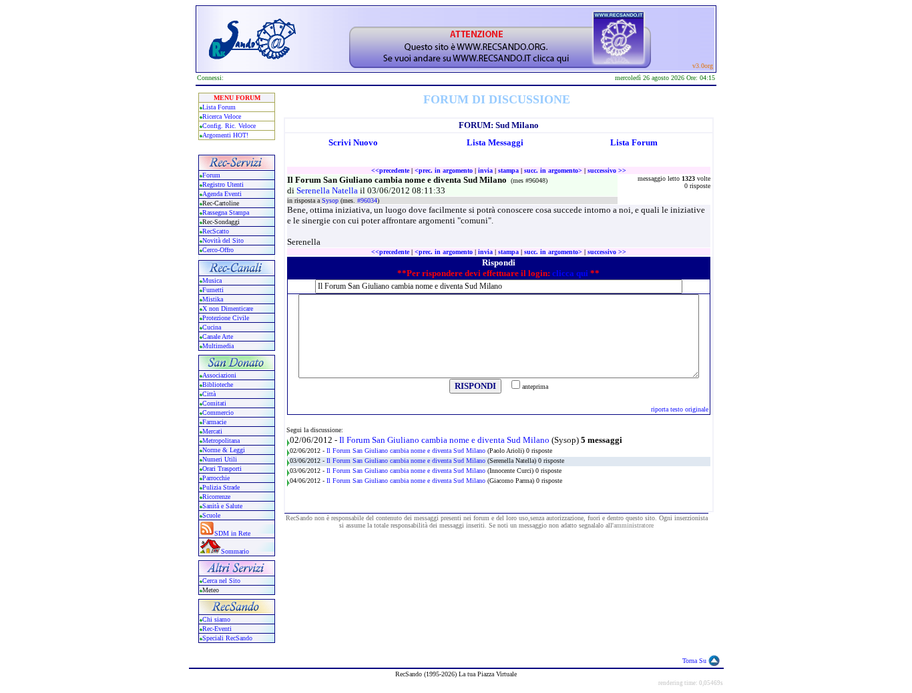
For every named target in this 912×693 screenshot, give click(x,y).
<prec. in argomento (444, 170)
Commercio (218, 412)
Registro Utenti (223, 184)
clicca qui (570, 273)
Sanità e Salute (222, 506)
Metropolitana (221, 440)
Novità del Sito (223, 240)
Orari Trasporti (222, 468)
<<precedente (390, 170)
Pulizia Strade (221, 487)
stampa (508, 170)
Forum (211, 175)
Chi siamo (216, 619)
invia (485, 170)
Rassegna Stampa (225, 212)
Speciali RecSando (227, 638)
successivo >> (607, 170)
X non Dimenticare (227, 308)
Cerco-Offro (218, 249)
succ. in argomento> (553, 170)
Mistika (212, 299)
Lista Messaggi (495, 142)
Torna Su (694, 660)
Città (209, 394)
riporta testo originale (679, 409)
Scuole (211, 515)
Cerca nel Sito (221, 580)
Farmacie (214, 422)
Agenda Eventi (222, 193)
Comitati (214, 403)
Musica (212, 280)
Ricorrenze (216, 496)
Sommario (235, 551)
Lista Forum (219, 107)
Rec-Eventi (217, 628)
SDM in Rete (232, 533)
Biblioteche (217, 384)
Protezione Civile (225, 317)
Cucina (211, 327)
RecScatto (215, 231)
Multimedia (218, 346)
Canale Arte (217, 336)
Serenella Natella (328, 190)
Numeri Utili (220, 459)
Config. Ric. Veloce (229, 125)
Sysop (331, 200)
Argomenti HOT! (225, 135)
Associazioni (219, 375)
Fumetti (213, 289)
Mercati (212, 431)
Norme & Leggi (223, 450)
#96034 (367, 200)
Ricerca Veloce (221, 116)
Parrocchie (216, 478)
